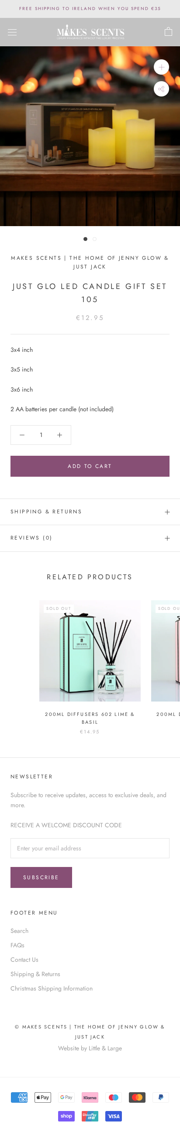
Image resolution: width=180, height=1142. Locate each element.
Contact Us (24, 959)
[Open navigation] (12, 32)
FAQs (17, 945)
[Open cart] (168, 32)
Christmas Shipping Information (51, 988)
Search (19, 930)
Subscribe (41, 877)
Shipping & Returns (46, 512)
